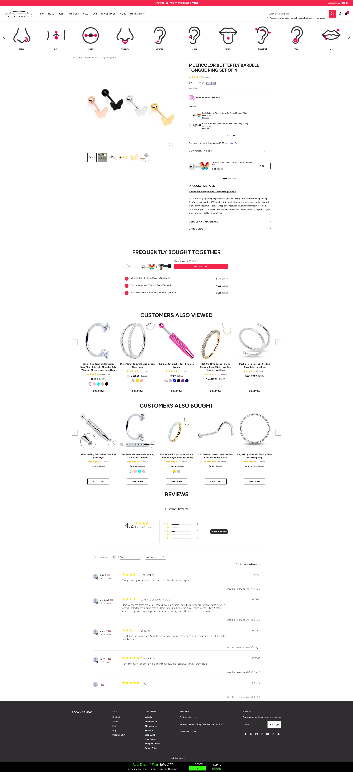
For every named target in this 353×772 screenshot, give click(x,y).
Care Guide (150, 739)
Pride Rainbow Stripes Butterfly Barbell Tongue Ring (232, 163)
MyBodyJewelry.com (176, 758)
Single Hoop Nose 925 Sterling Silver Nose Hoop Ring (254, 456)
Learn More (205, 118)
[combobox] (130, 557)
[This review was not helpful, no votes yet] (257, 588)
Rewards (149, 730)
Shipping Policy (152, 743)
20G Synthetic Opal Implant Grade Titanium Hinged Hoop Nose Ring (176, 456)
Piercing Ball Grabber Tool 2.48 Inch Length (176, 365)
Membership (151, 726)
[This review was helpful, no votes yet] (252, 588)
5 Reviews (205, 77)
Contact (116, 717)
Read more (205, 611)
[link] (90, 384)
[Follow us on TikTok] (273, 734)
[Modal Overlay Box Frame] (176, 767)
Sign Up (274, 725)
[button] (74, 342)
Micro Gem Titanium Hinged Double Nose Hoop (137, 365)
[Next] (349, 37)
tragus (322, 18)
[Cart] (346, 14)
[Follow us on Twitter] (251, 734)
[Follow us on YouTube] (267, 734)
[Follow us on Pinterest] (262, 734)
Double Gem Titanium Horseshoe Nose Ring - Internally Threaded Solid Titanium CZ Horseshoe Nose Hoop (98, 367)
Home (74, 58)
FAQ (114, 726)
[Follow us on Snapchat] (278, 734)
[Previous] (4, 37)
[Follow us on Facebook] (245, 734)
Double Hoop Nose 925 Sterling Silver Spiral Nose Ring (254, 365)
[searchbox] (102, 557)
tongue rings (314, 18)
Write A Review (219, 531)
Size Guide (150, 735)
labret (305, 18)
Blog (114, 730)
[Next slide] (268, 150)
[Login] (340, 14)
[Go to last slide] (262, 150)
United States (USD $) (338, 3)
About (115, 721)
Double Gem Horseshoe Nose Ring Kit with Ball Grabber (137, 456)
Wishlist (149, 717)
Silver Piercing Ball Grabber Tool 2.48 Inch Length (98, 456)
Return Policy (151, 748)
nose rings (289, 18)
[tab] (225, 178)
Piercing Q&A (118, 735)
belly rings (298, 18)
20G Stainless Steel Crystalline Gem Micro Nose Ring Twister (215, 456)
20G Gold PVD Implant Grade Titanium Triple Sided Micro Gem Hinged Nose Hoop (215, 367)
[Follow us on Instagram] (256, 734)
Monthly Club (151, 721)
